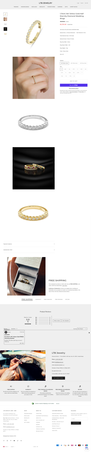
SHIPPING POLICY (56, 424)
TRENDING (16, 6)
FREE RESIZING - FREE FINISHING (59, 415)
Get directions (58, 378)
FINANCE (38, 422)
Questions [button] (13, 328)
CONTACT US (39, 426)
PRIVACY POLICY (55, 426)
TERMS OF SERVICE (40, 429)
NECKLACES (34, 6)
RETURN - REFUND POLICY (58, 421)
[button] (21, 343)
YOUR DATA (54, 430)
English (12, 446)
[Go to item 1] (5, 14)
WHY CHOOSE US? (40, 420)
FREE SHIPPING (27, 299)
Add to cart (73, 81)
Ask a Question (65, 320)
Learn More (64, 285)
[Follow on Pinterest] (10, 440)
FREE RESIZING (59, 299)
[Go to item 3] (5, 24)
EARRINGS (60, 6)
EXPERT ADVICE (73, 6)
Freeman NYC (13, 435)
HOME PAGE (39, 413)
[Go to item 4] (5, 29)
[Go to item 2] (5, 19)
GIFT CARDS (27, 422)
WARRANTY (38, 299)
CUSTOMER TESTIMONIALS (42, 415)
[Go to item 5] (5, 34)
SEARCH (38, 424)
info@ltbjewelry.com (59, 362)
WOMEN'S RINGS (51, 6)
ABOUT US (38, 418)
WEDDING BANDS (25, 6)
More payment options (73, 88)
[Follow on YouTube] (14, 440)
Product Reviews (45, 312)
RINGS (25, 420)
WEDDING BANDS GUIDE (57, 413)
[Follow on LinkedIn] (21, 440)
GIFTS (66, 6)
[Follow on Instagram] (7, 440)
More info (57, 403)
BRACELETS (42, 6)
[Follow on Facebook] (4, 440)
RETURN (67, 299)
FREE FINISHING (48, 299)
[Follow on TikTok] (17, 440)
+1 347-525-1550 (59, 359)
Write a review (57, 320)
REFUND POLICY (39, 431)
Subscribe (76, 423)
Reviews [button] (6, 328)
